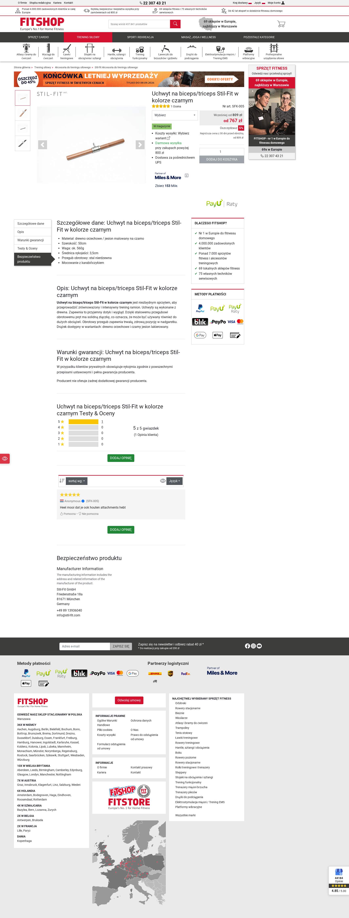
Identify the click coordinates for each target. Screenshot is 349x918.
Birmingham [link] (46, 770)
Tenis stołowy (183, 733)
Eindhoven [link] (64, 795)
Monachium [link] (24, 751)
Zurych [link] (52, 810)
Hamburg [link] (23, 742)
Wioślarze (181, 718)
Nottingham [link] (63, 774)
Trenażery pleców (186, 792)
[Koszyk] (282, 24)
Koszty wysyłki (106, 735)
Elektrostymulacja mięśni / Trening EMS (200, 802)
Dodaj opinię (121, 458)
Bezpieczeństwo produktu (28, 259)
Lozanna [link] (40, 810)
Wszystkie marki (185, 815)
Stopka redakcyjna (40, 2)
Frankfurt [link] (59, 738)
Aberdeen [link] (23, 770)
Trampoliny (182, 728)
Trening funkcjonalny (188, 782)
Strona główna (22, 67)
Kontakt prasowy (141, 767)
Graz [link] (20, 785)
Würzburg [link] (23, 760)
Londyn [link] (34, 774)
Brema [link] (46, 733)
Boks (178, 752)
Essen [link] (48, 738)
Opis (20, 232)
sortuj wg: (75, 481)
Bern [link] (31, 810)
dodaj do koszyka (221, 159)
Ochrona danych (141, 720)
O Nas (134, 730)
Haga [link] (52, 795)
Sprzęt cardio (38, 37)
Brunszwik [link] (34, 733)
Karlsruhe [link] (63, 742)
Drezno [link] (70, 733)
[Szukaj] (175, 24)
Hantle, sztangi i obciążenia (192, 747)
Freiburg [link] (71, 738)
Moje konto (274, 2)
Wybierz (160, 115)
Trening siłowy (88, 37)
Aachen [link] (22, 729)
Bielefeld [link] (55, 729)
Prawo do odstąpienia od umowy (144, 737)
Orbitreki (180, 703)
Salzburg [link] (64, 785)
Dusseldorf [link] (24, 738)
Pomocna (69, 514)
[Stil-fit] (52, 93)
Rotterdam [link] (40, 799)
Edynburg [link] (76, 770)
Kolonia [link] (33, 746)
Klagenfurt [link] (45, 785)
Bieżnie (179, 713)
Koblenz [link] (22, 746)
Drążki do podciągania (189, 797)
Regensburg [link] (69, 751)
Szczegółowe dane (30, 224)
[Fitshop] (42, 24)
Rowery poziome (185, 757)
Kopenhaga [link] (24, 841)
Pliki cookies (104, 730)
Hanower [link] (36, 742)
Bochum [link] (66, 729)
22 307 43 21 (273, 156)
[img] (186, 175)
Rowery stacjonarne (187, 708)
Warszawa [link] (23, 719)
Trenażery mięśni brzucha (191, 787)
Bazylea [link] (22, 810)
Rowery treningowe (187, 743)
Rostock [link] (22, 755)
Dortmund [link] (58, 733)
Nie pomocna (90, 514)
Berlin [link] (44, 729)
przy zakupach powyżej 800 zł (172, 148)
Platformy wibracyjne (188, 807)
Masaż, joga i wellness (198, 37)
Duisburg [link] (37, 738)
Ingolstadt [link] (49, 742)
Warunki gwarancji (30, 240)
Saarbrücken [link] (37, 755)
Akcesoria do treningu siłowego (73, 67)
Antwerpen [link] (24, 820)
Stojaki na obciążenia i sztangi (194, 777)
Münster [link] (38, 751)
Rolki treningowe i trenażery (192, 767)
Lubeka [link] (51, 746)
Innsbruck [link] (30, 785)
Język (257, 2)
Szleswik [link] (51, 755)
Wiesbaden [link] (77, 755)
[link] (168, 138)
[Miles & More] (222, 671)
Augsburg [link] (34, 729)
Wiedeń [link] (76, 785)
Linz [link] (55, 785)
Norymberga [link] (53, 751)
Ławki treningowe (186, 738)
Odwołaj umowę (129, 700)
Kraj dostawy (240, 2)
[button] (22, 97)
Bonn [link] (76, 729)
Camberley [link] (62, 770)
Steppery (180, 772)
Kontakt (68, 2)
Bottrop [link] (22, 733)
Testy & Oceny (27, 248)
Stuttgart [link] (63, 755)
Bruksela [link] (37, 820)
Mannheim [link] (64, 746)
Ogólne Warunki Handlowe (107, 723)
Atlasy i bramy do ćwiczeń (191, 723)
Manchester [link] (47, 774)
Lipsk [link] (42, 746)
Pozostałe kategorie (259, 37)
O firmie (22, 2)
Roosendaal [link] (24, 799)
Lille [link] (19, 830)
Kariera (57, 2)
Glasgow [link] (22, 774)
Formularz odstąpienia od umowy (111, 746)
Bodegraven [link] (40, 795)
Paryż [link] (26, 830)
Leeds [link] (34, 770)
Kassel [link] (74, 742)
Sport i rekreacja (140, 37)
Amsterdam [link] (24, 795)
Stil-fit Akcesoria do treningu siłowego (116, 67)
